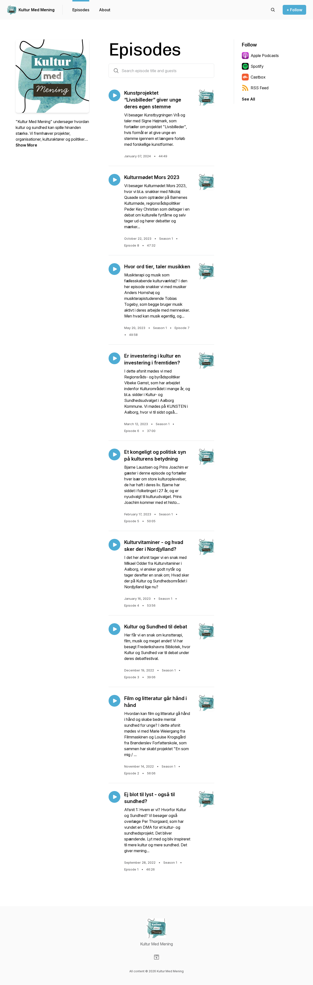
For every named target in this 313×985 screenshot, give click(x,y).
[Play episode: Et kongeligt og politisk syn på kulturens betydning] (114, 454)
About (104, 9)
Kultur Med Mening (37, 9)
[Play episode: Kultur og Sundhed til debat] (114, 629)
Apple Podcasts (265, 55)
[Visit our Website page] (156, 957)
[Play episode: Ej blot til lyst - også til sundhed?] (114, 797)
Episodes (80, 9)
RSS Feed (259, 87)
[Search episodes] (273, 10)
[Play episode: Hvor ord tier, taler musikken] (114, 269)
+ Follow (294, 9)
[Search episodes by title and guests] (116, 71)
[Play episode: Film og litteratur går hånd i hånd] (114, 701)
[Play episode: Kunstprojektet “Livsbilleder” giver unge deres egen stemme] (114, 95)
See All (248, 99)
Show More (26, 145)
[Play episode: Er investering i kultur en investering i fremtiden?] (114, 358)
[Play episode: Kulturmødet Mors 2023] (114, 180)
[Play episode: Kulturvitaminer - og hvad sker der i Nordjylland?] (114, 545)
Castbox (258, 77)
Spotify (257, 66)
